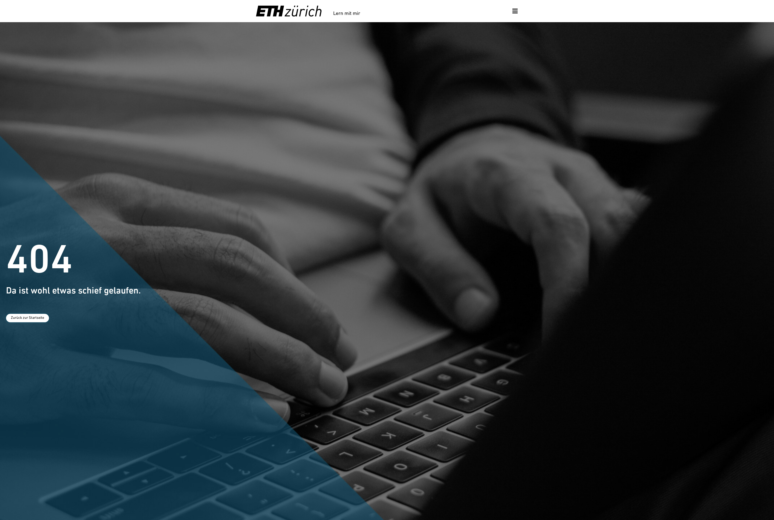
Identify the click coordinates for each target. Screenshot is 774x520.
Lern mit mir (346, 13)
